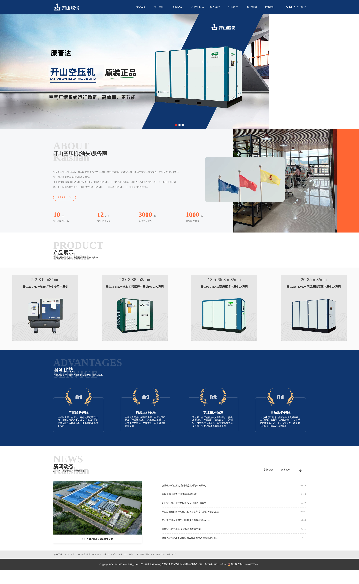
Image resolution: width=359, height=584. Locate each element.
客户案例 (252, 7)
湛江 (126, 554)
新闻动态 (178, 7)
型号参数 (215, 7)
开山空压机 (146, 564)
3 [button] (182, 125)
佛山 (88, 554)
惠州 (99, 554)
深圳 (72, 554)
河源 (142, 554)
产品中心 (196, 7)
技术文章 (285, 469)
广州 (67, 554)
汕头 (104, 554)
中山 (94, 554)
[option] (179, 71)
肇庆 (120, 554)
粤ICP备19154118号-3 (215, 564)
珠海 (78, 554)
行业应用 (233, 7)
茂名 (115, 554)
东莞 (83, 554)
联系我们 (270, 7)
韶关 (152, 554)
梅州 (131, 554)
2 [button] (179, 125)
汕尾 (136, 554)
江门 (110, 554)
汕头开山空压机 (66, 7)
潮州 (168, 554)
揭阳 (158, 554)
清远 (147, 554)
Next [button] (354, 70)
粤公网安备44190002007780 (244, 564)
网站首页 (141, 7)
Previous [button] (4, 70)
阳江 (163, 554)
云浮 (174, 554)
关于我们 (159, 7)
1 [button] (176, 125)
